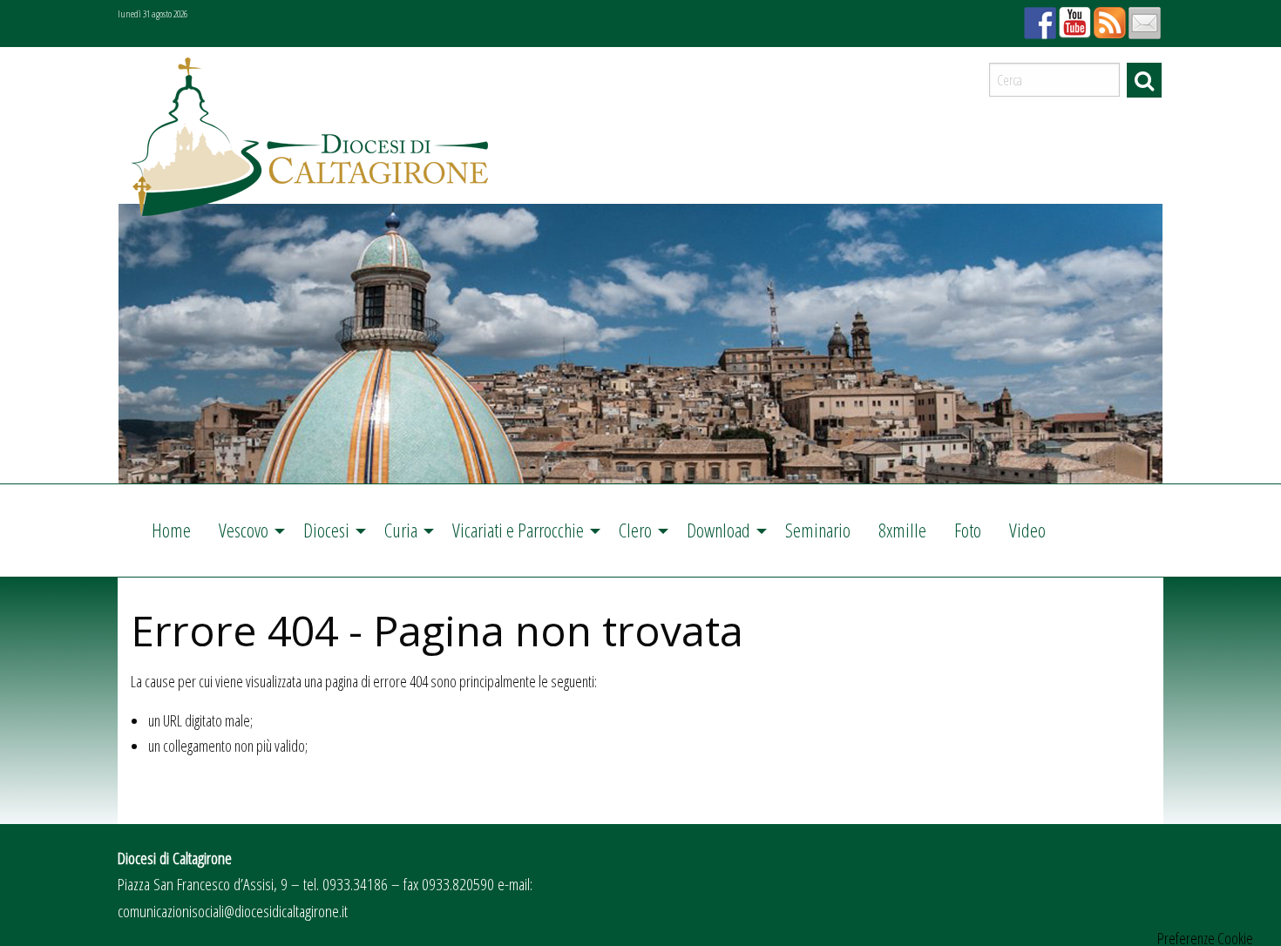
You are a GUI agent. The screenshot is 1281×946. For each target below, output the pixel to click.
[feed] (1108, 17)
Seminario (818, 530)
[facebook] (1038, 17)
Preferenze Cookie (1205, 938)
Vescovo (243, 530)
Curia (400, 530)
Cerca (1144, 80)
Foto (967, 530)
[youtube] (1073, 17)
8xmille (902, 530)
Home (171, 530)
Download (718, 530)
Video (1027, 530)
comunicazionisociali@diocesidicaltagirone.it (233, 910)
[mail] (1142, 17)
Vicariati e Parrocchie (518, 530)
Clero (635, 530)
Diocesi (326, 530)
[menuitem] (171, 530)
